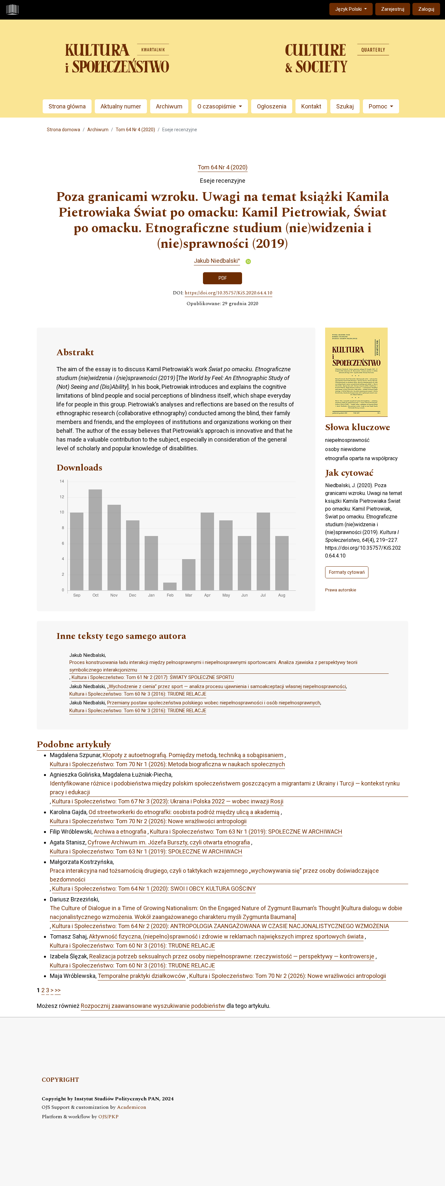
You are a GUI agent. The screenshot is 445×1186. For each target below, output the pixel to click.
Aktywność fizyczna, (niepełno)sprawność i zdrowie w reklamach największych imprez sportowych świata (226, 936)
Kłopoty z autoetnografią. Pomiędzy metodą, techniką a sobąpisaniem (193, 755)
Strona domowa (63, 129)
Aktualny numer (121, 106)
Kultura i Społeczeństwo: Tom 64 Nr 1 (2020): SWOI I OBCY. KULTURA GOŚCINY (154, 888)
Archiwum (169, 106)
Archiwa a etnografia (120, 831)
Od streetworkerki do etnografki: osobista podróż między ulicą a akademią (184, 812)
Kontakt (311, 106)
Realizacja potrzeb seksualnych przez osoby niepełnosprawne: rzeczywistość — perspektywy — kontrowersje (231, 956)
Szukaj (345, 106)
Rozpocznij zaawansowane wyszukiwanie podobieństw (153, 1005)
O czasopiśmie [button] (217, 106)
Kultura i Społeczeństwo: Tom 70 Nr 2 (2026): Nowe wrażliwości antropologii (148, 821)
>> (58, 990)
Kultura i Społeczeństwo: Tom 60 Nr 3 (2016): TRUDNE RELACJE (137, 694)
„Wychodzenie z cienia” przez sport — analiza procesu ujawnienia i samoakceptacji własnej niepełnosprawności (226, 686)
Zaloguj (426, 9)
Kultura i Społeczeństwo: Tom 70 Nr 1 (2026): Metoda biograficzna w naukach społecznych (167, 764)
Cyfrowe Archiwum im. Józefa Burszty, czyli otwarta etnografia (169, 842)
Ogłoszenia (271, 106)
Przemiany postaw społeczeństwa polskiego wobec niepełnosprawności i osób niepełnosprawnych (213, 703)
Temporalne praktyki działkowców (142, 975)
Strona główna (67, 106)
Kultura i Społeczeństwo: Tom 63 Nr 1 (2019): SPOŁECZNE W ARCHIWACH (246, 831)
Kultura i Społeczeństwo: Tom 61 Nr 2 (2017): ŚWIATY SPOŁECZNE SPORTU (153, 677)
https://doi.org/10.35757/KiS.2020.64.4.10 (228, 293)
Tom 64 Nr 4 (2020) (135, 129)
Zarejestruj (392, 9)
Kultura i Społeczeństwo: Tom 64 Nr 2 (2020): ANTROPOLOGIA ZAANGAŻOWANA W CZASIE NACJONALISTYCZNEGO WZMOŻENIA (220, 926)
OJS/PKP (108, 1117)
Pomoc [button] (379, 106)
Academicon (131, 1107)
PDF (223, 278)
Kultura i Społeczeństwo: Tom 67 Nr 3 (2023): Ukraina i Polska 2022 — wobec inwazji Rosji (167, 801)
